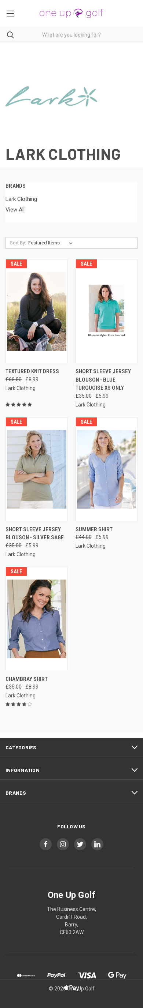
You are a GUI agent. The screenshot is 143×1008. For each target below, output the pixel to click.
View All (15, 209)
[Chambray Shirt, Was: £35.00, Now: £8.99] (36, 619)
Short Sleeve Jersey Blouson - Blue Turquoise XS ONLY (103, 379)
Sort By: (18, 243)
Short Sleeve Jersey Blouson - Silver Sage (35, 533)
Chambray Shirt (27, 679)
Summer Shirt (94, 529)
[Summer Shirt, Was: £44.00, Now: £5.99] (106, 469)
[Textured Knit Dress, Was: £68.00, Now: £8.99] (36, 311)
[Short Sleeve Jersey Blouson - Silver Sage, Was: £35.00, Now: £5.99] (36, 469)
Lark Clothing (21, 199)
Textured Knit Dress (32, 371)
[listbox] (52, 242)
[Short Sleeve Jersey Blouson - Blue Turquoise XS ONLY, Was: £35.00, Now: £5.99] (106, 311)
